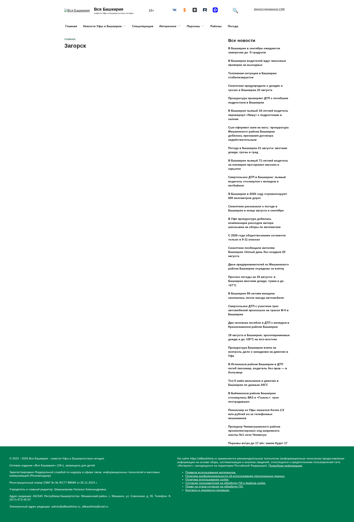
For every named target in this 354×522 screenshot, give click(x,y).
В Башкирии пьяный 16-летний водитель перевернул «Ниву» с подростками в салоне (258, 115)
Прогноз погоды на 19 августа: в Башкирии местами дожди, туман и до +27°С (256, 281)
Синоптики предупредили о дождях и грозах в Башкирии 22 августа (255, 88)
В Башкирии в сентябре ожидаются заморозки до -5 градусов (254, 50)
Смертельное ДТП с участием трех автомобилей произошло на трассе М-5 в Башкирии (258, 310)
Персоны (193, 26)
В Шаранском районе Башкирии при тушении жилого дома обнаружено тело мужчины (257, 460)
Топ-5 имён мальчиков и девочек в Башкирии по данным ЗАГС (253, 383)
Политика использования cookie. (207, 479)
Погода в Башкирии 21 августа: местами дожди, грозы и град (257, 150)
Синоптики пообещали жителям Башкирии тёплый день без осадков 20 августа (256, 252)
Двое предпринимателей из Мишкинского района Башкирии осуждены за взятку (258, 266)
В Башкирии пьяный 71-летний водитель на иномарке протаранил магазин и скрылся (258, 165)
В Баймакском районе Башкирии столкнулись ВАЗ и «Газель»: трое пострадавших (253, 397)
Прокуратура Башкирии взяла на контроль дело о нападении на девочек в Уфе (258, 351)
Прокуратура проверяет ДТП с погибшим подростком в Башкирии (258, 100)
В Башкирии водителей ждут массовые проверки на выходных (257, 63)
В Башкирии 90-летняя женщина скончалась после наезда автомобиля (256, 295)
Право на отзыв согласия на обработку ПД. (214, 486)
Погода (233, 26)
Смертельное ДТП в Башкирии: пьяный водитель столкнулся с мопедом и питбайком (257, 181)
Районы (216, 26)
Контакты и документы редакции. (207, 490)
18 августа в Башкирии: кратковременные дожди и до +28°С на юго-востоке (259, 337)
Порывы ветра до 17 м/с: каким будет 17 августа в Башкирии (257, 445)
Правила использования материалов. (210, 472)
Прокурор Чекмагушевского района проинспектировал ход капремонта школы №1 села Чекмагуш (254, 430)
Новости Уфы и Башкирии (102, 26)
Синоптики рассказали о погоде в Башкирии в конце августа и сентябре (256, 208)
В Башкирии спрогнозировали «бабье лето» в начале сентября (256, 474)
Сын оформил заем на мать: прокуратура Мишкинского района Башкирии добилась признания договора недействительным (258, 133)
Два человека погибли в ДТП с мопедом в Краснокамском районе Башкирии (258, 324)
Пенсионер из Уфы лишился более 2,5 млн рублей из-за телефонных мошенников (256, 414)
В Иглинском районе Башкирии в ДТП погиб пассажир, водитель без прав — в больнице (257, 368)
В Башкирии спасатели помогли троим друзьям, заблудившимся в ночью (95, 91)
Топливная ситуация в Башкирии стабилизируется (252, 75)
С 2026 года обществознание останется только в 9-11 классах (257, 237)
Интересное (167, 26)
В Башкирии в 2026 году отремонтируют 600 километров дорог (257, 196)
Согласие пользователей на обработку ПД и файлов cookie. (225, 483)
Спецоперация (142, 26)
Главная (71, 26)
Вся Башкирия (108, 9)
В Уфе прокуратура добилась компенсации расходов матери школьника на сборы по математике (254, 223)
